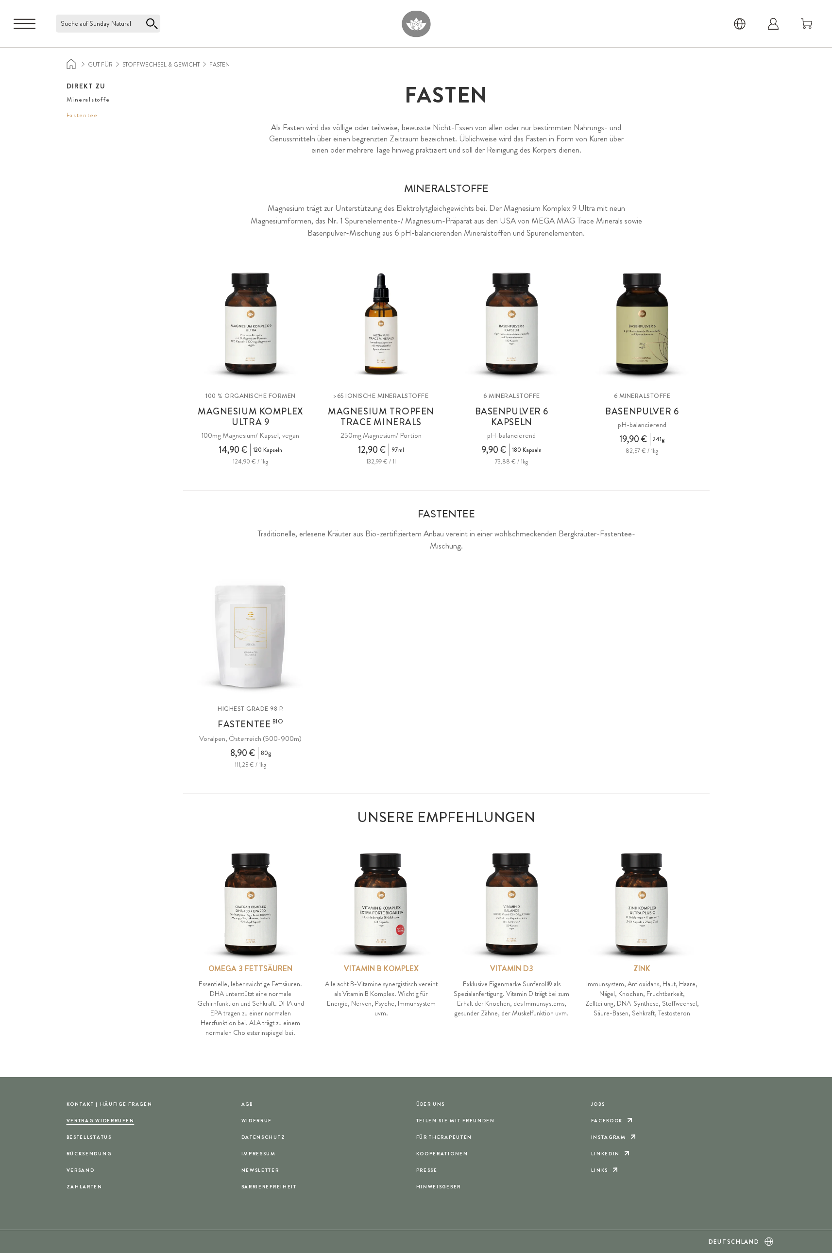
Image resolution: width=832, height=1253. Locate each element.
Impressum (258, 1153)
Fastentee (82, 115)
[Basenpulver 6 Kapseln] (512, 324)
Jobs (598, 1104)
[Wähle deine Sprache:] (740, 24)
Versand (81, 1170)
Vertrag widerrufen (101, 1120)
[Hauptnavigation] (24, 24)
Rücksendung (89, 1153)
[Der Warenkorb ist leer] (807, 23)
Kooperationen (442, 1153)
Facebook (607, 1120)
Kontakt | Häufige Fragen (110, 1104)
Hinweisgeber (438, 1186)
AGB (247, 1104)
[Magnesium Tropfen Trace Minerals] (381, 324)
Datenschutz (263, 1137)
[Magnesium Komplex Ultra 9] (251, 324)
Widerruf (256, 1120)
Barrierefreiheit (269, 1186)
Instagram (608, 1137)
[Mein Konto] (773, 24)
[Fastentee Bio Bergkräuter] (251, 637)
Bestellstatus (89, 1137)
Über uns (430, 1104)
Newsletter (260, 1170)
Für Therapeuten (444, 1137)
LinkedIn (605, 1153)
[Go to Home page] (416, 23)
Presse (427, 1170)
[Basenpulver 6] (642, 324)
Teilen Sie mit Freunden (455, 1120)
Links (600, 1170)
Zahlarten (84, 1186)
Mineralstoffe (88, 99)
